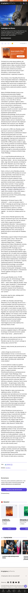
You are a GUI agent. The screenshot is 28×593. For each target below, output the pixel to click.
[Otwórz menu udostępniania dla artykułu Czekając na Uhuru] (5, 43)
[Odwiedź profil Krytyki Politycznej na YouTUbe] (16, 582)
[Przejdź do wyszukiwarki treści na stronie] (21, 3)
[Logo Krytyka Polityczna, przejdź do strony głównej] (8, 3)
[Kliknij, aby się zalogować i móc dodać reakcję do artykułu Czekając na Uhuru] (12, 43)
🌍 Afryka (7, 464)
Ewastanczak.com (21, 587)
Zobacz (9, 528)
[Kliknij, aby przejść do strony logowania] (26, 3)
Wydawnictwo (9, 591)
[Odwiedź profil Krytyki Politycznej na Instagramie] (11, 582)
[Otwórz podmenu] (26, 576)
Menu (25, 591)
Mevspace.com (11, 587)
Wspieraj (3, 591)
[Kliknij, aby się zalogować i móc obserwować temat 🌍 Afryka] (11, 464)
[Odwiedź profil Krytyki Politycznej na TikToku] (13, 582)
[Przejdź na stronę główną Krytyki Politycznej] (8, 571)
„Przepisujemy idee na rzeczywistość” (10, 576)
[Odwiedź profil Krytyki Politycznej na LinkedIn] (19, 582)
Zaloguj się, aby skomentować (14, 489)
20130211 (8, 467)
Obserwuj (19, 591)
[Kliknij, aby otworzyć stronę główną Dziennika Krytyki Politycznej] (14, 591)
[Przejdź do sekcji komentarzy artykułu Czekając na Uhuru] (8, 43)
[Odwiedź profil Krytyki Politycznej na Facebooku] (8, 582)
